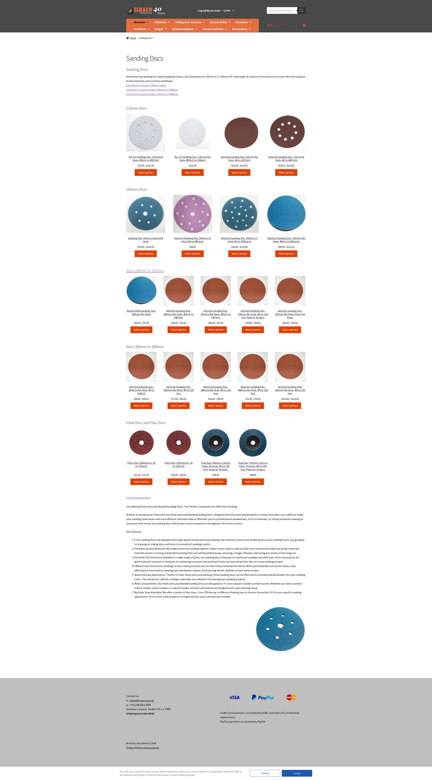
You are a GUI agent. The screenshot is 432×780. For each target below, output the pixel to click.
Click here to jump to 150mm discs (146, 85)
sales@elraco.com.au (142, 700)
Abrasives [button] (139, 22)
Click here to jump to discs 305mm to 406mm (152, 94)
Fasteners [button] (242, 22)
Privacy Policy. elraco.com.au (142, 747)
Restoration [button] (239, 29)
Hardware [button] (140, 29)
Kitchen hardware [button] (183, 29)
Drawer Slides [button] (218, 22)
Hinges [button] (159, 29)
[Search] (301, 10)
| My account (212, 10)
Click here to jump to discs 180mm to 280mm (152, 89)
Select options (145, 172)
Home (133, 38)
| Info (227, 10)
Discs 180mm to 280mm (145, 270)
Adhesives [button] (160, 22)
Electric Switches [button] (213, 29)
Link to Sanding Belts (138, 497)
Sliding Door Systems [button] (188, 22)
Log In (201, 10)
